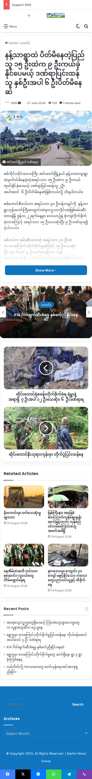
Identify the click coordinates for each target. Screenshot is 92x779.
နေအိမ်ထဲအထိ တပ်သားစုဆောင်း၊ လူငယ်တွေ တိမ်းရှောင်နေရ (21, 575)
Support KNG (21, 5)
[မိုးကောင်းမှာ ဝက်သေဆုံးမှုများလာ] (24, 496)
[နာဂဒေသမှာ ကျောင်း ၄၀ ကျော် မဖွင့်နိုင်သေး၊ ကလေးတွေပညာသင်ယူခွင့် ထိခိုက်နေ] (68, 555)
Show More (44, 270)
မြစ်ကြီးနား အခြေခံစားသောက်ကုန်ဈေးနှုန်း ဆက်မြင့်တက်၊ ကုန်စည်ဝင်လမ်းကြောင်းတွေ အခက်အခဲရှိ (65, 521)
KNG (14, 103)
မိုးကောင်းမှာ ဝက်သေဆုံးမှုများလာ (22, 515)
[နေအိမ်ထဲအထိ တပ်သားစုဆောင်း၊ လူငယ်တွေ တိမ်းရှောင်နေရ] (24, 555)
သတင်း (25, 43)
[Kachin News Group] (46, 15)
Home (12, 43)
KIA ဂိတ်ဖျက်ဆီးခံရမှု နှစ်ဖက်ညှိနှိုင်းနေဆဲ (35, 647)
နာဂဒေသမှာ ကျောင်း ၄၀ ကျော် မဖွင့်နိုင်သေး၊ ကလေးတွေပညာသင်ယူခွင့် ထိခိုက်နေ (67, 578)
